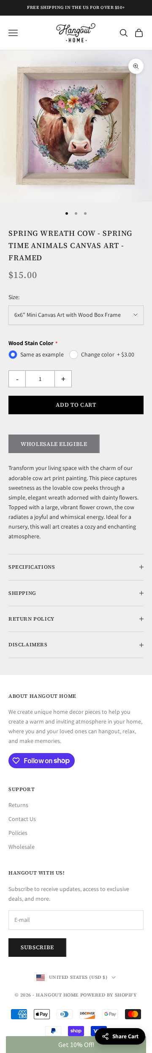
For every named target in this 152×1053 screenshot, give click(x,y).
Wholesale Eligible (54, 444)
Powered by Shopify (108, 995)
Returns (18, 805)
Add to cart (76, 404)
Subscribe (37, 947)
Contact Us (22, 819)
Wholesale (21, 846)
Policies (17, 833)
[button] (76, 1044)
